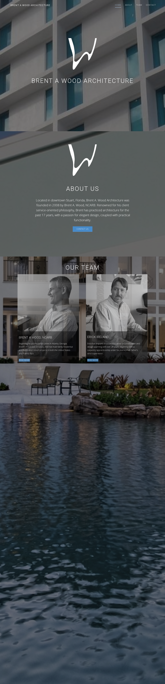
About (128, 5)
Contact (151, 5)
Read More (24, 360)
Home (118, 5)
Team (139, 5)
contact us (83, 229)
